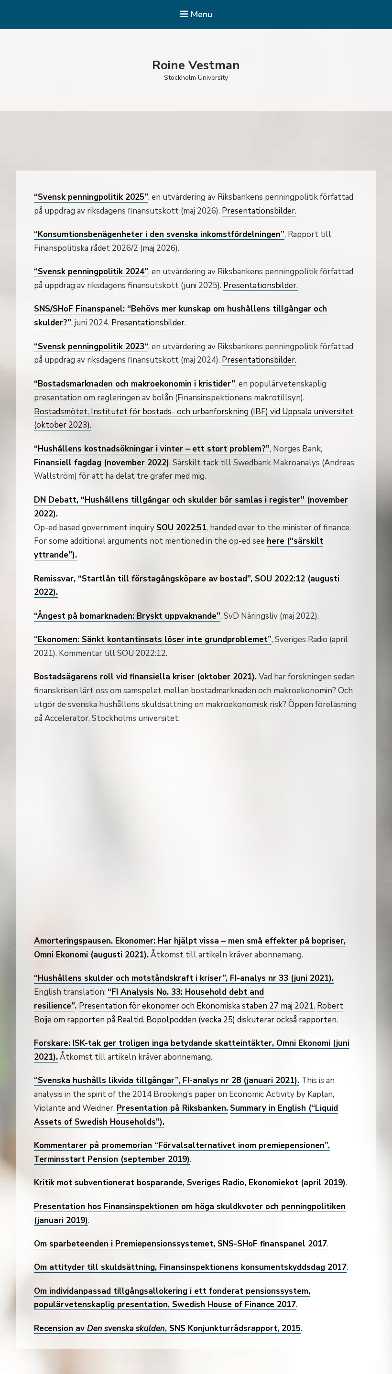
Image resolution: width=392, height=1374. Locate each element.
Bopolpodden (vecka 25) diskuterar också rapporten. (242, 1019)
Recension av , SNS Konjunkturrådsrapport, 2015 (167, 1328)
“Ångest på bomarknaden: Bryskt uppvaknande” (127, 616)
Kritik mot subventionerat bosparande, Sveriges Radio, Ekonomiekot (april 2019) (190, 1182)
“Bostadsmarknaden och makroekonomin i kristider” (134, 383)
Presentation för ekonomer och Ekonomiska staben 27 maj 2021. (197, 1005)
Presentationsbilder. (259, 210)
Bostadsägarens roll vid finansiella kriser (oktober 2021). (145, 676)
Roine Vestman (196, 65)
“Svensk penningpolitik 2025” (91, 197)
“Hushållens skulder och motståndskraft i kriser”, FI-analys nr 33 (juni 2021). (184, 978)
